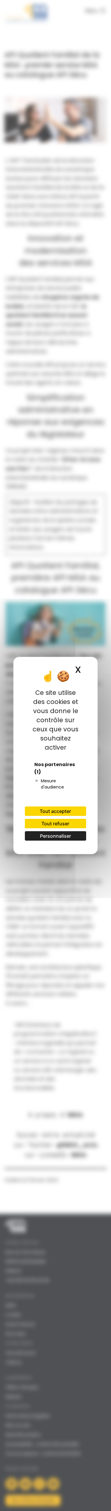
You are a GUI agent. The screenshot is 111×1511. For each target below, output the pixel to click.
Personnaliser (55, 836)
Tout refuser (55, 823)
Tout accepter (55, 811)
